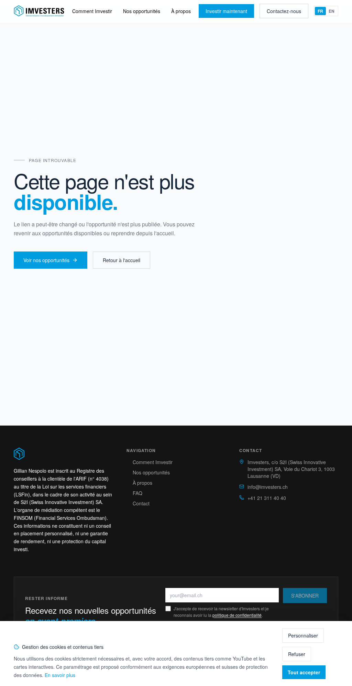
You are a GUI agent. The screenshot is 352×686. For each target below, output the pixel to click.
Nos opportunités (141, 11)
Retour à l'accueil (121, 260)
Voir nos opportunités (46, 260)
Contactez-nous (284, 11)
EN (331, 11)
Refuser (296, 654)
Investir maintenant (226, 11)
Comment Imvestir (92, 11)
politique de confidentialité (237, 615)
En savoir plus (60, 675)
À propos (181, 11)
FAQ (137, 493)
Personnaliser (303, 635)
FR (320, 11)
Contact (141, 503)
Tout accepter (304, 672)
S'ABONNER (305, 595)
